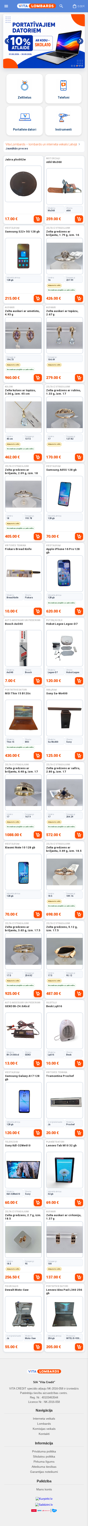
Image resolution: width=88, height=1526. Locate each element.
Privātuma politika (44, 1451)
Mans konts (44, 1489)
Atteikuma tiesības (44, 1466)
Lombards (44, 1423)
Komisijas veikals (44, 1428)
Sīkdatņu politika (44, 1456)
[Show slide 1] (72, 66)
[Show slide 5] (82, 66)
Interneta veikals (44, 1418)
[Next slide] (80, 41)
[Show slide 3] (77, 66)
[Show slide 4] (79, 66)
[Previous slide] (8, 41)
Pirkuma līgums (44, 1461)
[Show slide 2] (74, 66)
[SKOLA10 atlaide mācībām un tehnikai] (44, 41)
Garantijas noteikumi (44, 1471)
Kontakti (44, 1433)
